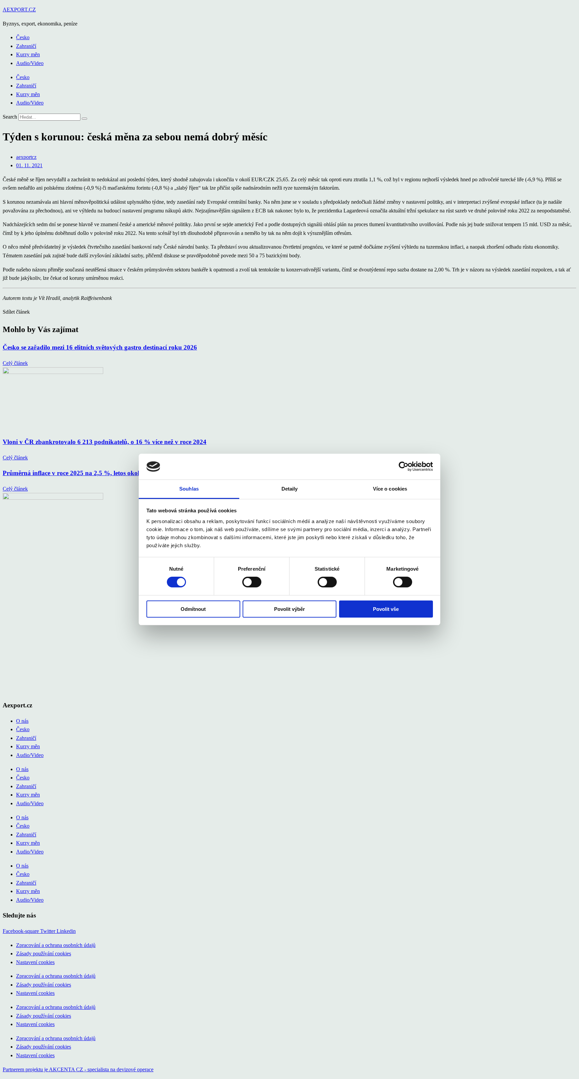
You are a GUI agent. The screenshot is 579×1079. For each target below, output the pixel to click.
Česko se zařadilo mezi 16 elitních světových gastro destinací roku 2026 (100, 347)
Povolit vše (386, 609)
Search (10, 117)
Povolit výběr (289, 609)
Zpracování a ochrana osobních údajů (55, 945)
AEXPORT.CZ (19, 9)
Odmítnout (193, 609)
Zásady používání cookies (43, 953)
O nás (22, 721)
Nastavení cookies (35, 962)
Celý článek (15, 363)
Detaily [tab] (289, 489)
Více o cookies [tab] (390, 489)
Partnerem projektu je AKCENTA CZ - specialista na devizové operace (78, 1069)
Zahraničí (26, 46)
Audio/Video (30, 63)
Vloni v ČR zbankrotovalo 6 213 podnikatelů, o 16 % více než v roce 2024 (104, 441)
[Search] (84, 119)
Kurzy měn (28, 54)
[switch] (251, 582)
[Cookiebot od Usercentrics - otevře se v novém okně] (403, 466)
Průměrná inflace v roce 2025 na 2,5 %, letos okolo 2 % (79, 473)
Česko (22, 37)
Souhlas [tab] (189, 489)
